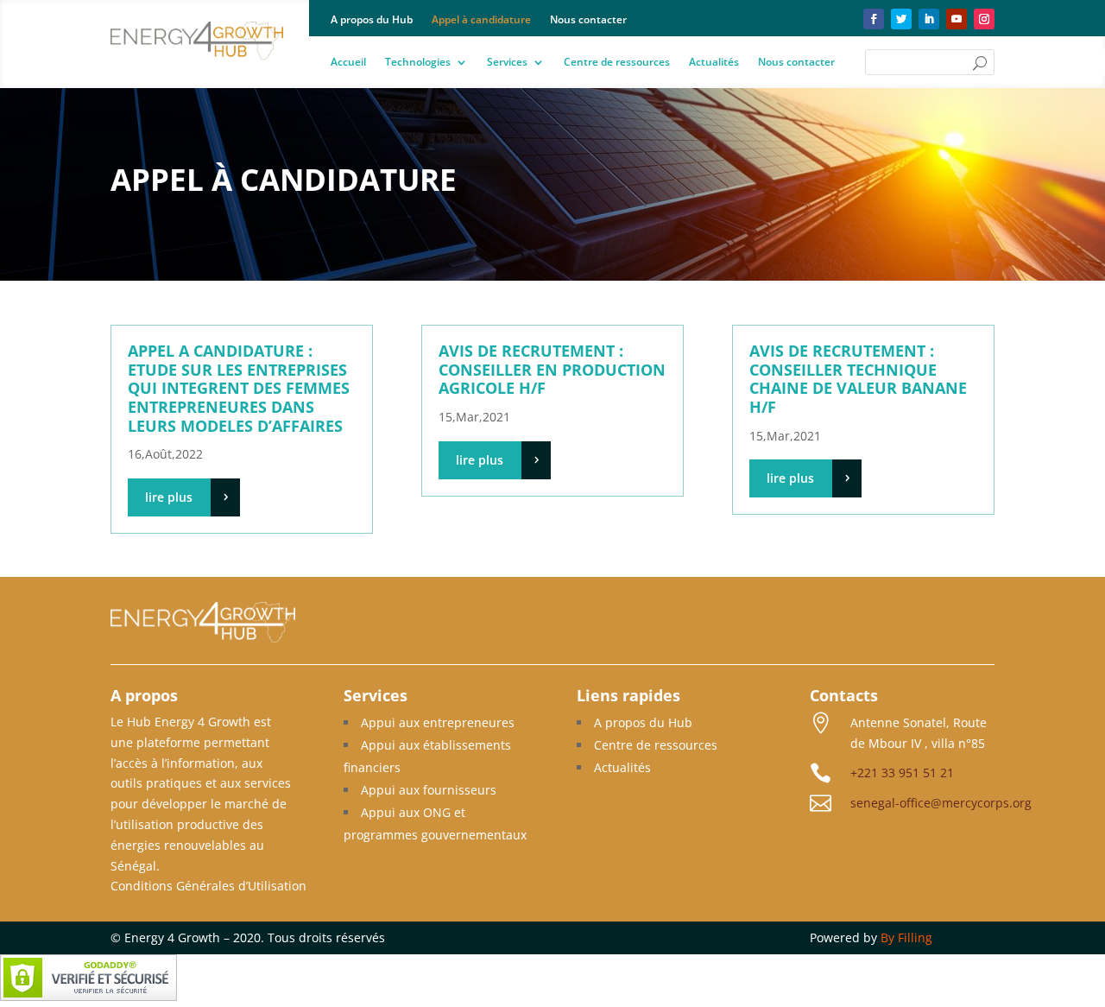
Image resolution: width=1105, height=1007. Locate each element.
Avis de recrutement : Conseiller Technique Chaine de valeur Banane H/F (858, 378)
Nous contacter (588, 20)
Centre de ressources (617, 62)
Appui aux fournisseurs (428, 790)
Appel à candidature (481, 20)
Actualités (714, 62)
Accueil (348, 62)
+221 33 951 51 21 (902, 772)
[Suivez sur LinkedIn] (929, 19)
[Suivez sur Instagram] (984, 19)
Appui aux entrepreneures (438, 722)
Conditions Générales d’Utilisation (208, 885)
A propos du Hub (372, 20)
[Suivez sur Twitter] (901, 19)
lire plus (169, 497)
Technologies (418, 62)
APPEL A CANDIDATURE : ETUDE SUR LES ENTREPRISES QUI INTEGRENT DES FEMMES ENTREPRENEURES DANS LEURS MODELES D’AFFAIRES (239, 387)
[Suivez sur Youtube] (956, 19)
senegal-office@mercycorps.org (941, 803)
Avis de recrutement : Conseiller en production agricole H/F (552, 369)
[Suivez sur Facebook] (873, 19)
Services (507, 62)
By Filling (906, 937)
